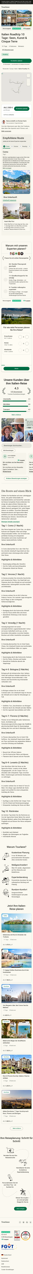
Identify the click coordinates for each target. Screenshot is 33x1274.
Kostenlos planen (16, 61)
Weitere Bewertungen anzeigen (16, 478)
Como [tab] (7, 146)
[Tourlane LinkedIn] (27, 1222)
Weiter (16, 368)
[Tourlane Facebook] (20, 1222)
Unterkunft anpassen (9, 200)
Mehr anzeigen (6, 131)
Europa (12, 68)
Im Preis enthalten (9, 114)
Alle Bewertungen (8, 450)
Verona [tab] (15, 146)
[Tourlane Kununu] (30, 1222)
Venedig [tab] (23, 146)
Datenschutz (5, 1261)
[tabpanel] (16, 191)
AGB (2, 1264)
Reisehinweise (5, 1266)
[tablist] (16, 146)
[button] (5, 7)
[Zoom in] (28, 80)
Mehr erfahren (16, 415)
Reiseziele (6, 68)
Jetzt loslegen (20, 1208)
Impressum (4, 1258)
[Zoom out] (28, 84)
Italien (16, 68)
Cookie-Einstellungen (7, 1269)
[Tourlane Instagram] (23, 1222)
